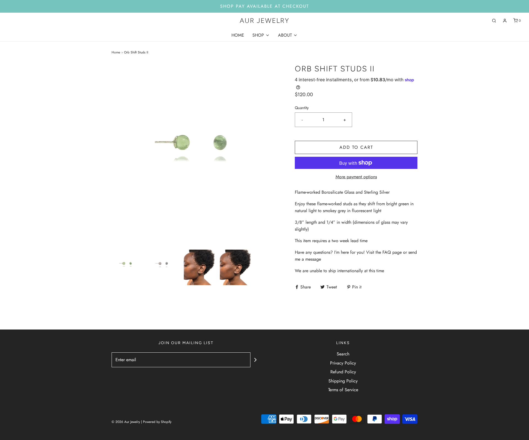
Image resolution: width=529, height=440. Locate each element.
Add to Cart (356, 147)
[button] (127, 267)
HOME (237, 35)
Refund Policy (343, 372)
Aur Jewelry (264, 21)
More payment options (356, 177)
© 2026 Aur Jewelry (126, 421)
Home (116, 52)
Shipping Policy (343, 381)
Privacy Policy (343, 363)
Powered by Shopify (157, 421)
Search (343, 354)
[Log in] (504, 20)
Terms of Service (343, 390)
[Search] (494, 20)
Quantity (302, 107)
